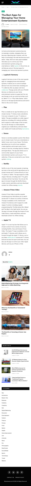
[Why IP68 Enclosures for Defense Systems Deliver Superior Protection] (6, 370)
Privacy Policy (19, 477)
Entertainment (5, 415)
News (3, 440)
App (3, 11)
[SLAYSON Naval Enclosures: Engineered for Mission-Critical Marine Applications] (6, 352)
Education (4, 413)
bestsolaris (25, 129)
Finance (4, 420)
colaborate (5, 90)
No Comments (23, 24)
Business (4, 400)
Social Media (5, 450)
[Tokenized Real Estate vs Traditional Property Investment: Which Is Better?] (6, 380)
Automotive (5, 395)
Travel (3, 458)
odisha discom (11, 237)
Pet (3, 443)
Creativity (4, 405)
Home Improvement (7, 433)
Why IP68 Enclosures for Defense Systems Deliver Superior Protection (19, 369)
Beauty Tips (5, 398)
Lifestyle (4, 438)
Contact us (10, 477)
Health (3, 430)
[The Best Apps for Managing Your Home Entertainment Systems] (15, 39)
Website (4, 460)
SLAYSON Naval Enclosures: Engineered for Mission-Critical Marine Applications (20, 351)
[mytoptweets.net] (15, 2)
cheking (8, 159)
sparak (17, 66)
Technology (5, 455)
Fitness (3, 423)
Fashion (4, 418)
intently (20, 185)
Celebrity (4, 403)
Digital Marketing (6, 410)
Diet (3, 408)
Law (3, 435)
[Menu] (3, 2)
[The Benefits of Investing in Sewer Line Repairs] (15, 322)
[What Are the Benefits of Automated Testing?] (15, 298)
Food (3, 425)
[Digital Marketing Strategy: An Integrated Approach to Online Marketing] (15, 273)
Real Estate (5, 448)
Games (3, 428)
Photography (5, 445)
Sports (3, 453)
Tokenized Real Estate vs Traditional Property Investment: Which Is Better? (19, 379)
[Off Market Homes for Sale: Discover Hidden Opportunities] (6, 362)
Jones (7, 24)
